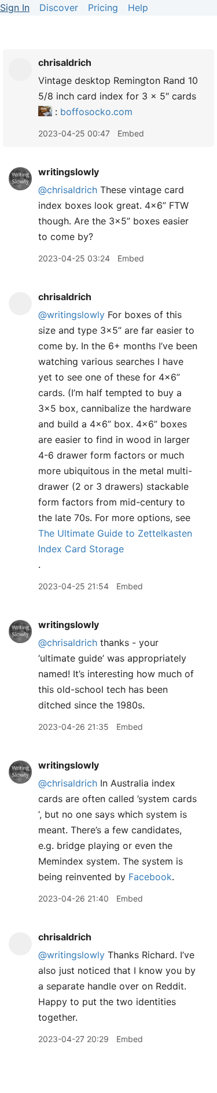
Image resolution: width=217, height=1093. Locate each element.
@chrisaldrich (67, 189)
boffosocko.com (96, 111)
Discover (58, 7)
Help (138, 7)
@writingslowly (71, 314)
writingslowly (68, 172)
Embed (130, 133)
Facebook (150, 876)
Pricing (103, 7)
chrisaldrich (64, 62)
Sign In (15, 7)
